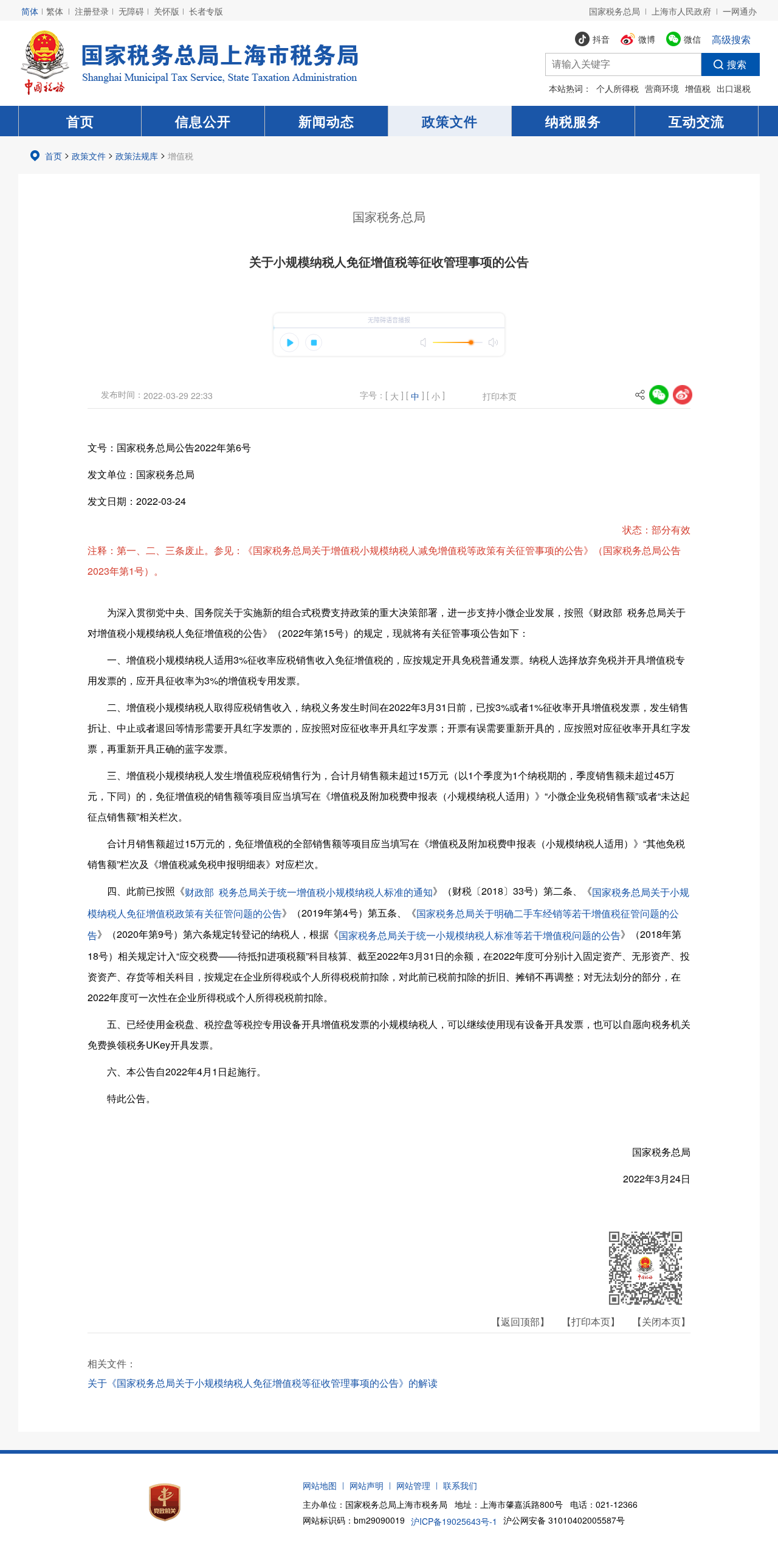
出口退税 (734, 88)
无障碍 (131, 11)
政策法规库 (136, 155)
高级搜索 (731, 39)
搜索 (736, 64)
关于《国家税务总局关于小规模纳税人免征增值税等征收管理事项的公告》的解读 (263, 1383)
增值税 (698, 88)
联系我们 (460, 1485)
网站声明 (366, 1485)
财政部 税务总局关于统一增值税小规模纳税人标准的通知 (309, 892)
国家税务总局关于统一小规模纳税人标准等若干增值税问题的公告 (480, 935)
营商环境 (662, 88)
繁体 (54, 11)
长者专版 (206, 11)
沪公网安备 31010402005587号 (564, 1520)
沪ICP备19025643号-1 (454, 1521)
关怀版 (166, 11)
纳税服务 (573, 121)
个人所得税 (617, 88)
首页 (80, 121)
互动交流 (697, 121)
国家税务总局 (614, 11)
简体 (29, 11)
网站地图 (320, 1485)
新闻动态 (326, 121)
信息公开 (203, 121)
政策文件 (450, 121)
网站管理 (413, 1485)
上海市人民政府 (681, 11)
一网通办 (740, 11)
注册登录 (92, 11)
